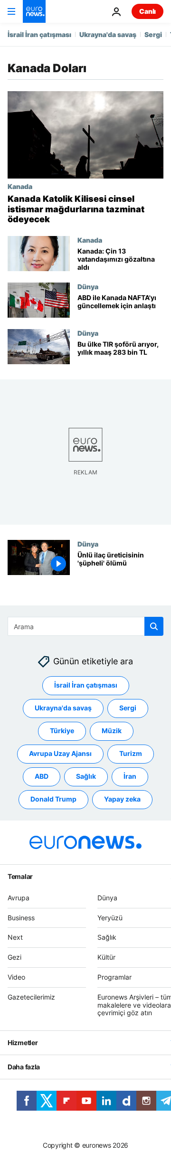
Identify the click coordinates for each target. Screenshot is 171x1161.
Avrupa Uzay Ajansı (60, 753)
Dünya (87, 286)
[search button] (153, 626)
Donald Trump (53, 799)
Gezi (14, 957)
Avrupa (18, 898)
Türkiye (62, 731)
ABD (41, 776)
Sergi (153, 34)
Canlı (147, 11)
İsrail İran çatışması (39, 34)
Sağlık (86, 776)
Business (21, 917)
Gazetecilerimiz (31, 997)
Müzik (112, 731)
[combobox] (85, 626)
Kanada (20, 186)
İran (130, 776)
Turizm (130, 753)
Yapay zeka (122, 799)
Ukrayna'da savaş (107, 34)
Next (15, 937)
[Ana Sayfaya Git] (34, 11)
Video (16, 977)
